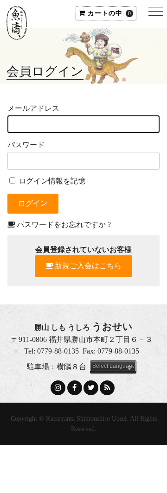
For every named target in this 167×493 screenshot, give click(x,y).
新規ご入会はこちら (88, 266)
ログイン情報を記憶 (51, 181)
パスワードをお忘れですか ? (64, 224)
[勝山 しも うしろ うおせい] (16, 33)
